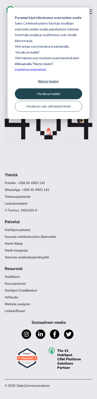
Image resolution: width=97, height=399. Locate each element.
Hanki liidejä (14, 243)
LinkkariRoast (15, 311)
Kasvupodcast (15, 283)
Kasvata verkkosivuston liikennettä (30, 237)
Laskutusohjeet (16, 203)
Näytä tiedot (48, 81)
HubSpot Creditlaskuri (21, 290)
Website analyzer (17, 304)
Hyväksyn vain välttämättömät (48, 106)
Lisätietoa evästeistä (30, 69)
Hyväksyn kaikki (48, 94)
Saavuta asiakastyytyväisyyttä (27, 257)
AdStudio (11, 297)
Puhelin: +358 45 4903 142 (25, 183)
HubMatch (12, 277)
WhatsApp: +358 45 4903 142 (27, 190)
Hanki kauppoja (16, 250)
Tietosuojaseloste (18, 196)
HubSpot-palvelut (17, 230)
